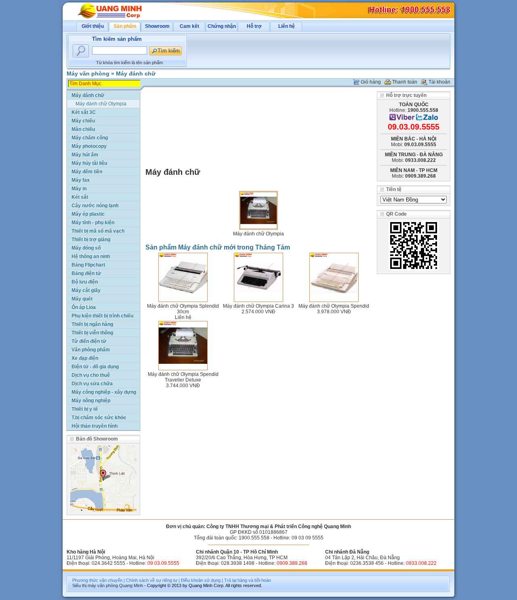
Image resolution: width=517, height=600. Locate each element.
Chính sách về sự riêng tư (151, 580)
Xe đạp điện (84, 358)
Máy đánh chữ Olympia (258, 234)
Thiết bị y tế (84, 409)
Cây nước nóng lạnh (94, 205)
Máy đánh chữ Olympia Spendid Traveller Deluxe (183, 377)
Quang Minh (131, 585)
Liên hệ (286, 26)
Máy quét (81, 299)
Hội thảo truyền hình (94, 426)
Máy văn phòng (88, 73)
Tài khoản (439, 82)
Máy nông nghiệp (90, 400)
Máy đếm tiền (86, 171)
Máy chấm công (89, 138)
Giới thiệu (93, 26)
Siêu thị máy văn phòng (95, 585)
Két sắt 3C (83, 112)
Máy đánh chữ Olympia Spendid (333, 306)
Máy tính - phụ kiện (92, 222)
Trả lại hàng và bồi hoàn (247, 580)
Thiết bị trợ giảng (90, 239)
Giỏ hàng (371, 82)
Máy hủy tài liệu (89, 163)
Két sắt (79, 197)
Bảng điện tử (86, 273)
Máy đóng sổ (86, 248)
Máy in (78, 188)
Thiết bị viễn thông (92, 333)
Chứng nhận (222, 26)
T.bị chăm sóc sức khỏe (98, 417)
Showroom (157, 26)
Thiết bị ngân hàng (92, 324)
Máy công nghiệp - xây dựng (103, 392)
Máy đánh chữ (136, 73)
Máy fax (80, 180)
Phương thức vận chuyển (97, 580)
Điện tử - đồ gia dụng (95, 366)
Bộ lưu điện (84, 282)
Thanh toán (404, 82)
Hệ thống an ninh (90, 256)
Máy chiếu (83, 121)
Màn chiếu (83, 129)
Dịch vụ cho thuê (90, 375)
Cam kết (189, 26)
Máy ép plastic (88, 214)
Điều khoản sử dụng (201, 580)
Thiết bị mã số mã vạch (97, 231)
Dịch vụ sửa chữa (92, 383)
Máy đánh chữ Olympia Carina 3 (258, 306)
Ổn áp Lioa (83, 307)
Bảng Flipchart (88, 265)
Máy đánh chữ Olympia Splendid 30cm (183, 309)
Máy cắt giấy (86, 290)
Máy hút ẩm (84, 154)
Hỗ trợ (254, 26)
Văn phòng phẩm (90, 349)
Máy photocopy (89, 146)
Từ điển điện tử (88, 341)
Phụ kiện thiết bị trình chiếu (102, 316)
